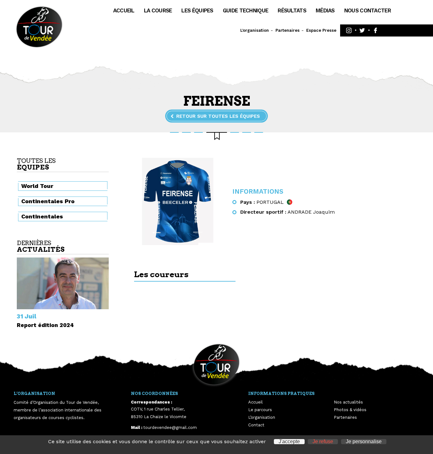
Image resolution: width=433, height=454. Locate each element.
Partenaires (287, 30)
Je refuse (323, 441)
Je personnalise (364, 441)
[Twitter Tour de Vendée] (362, 31)
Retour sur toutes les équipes (218, 116)
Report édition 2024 (45, 325)
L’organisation (254, 30)
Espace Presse (321, 30)
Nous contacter (367, 10)
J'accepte (289, 441)
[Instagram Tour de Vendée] (349, 31)
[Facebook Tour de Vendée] (375, 31)
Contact (256, 425)
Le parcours (260, 409)
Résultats (292, 10)
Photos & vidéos (350, 409)
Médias (325, 10)
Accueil (123, 10)
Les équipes (197, 10)
